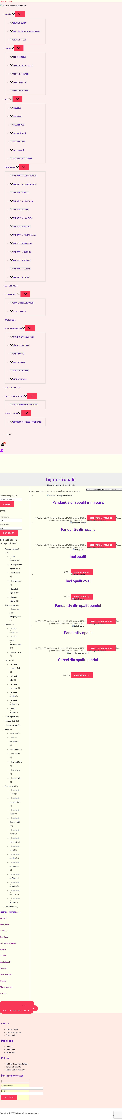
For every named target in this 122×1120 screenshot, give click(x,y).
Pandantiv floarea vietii (24, 184)
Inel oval (17, 116)
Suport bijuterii (20, 371)
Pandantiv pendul (21, 227)
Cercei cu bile (19, 57)
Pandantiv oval (20, 210)
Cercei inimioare (20, 74)
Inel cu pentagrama (22, 159)
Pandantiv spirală (21, 260)
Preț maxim (4, 524)
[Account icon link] (2, 451)
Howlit (3, 955)
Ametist (3, 918)
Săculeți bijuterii (21, 345)
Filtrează (9, 533)
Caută (7, 504)
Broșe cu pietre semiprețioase (27, 422)
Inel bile (17, 108)
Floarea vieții (11, 294)
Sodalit (3, 993)
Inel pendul (18, 125)
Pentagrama (19, 362)
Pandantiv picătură (22, 218)
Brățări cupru (20, 23)
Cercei (8, 48)
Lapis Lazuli (5, 962)
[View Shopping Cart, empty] (2, 444)
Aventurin (4, 924)
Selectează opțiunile (101, 518)
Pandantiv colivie (21, 269)
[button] (13, 14)
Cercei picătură (20, 91)
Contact (8, 434)
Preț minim (4, 517)
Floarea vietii (19, 311)
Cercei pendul (19, 82)
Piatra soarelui (6, 987)
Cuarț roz (4, 937)
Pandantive (10, 167)
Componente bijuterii (23, 337)
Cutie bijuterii (11, 286)
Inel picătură (19, 133)
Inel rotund (19, 142)
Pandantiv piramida (22, 243)
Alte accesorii (20, 379)
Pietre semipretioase (14, 396)
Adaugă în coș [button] (81, 572)
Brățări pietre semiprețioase (26, 31)
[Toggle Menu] (20, 14)
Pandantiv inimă (21, 193)
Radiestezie (10, 320)
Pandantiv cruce (21, 277)
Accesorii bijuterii (13, 328)
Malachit (4, 968)
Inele (7, 99)
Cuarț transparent (8, 943)
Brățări (8, 14)
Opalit (3, 981)
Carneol (3, 930)
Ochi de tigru (5, 974)
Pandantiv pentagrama (24, 235)
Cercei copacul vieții (23, 65)
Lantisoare (18, 354)
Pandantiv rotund (22, 252)
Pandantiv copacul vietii (25, 176)
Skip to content (6, 1)
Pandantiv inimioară (23, 201)
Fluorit (3, 949)
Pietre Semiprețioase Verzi (25, 405)
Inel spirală (18, 150)
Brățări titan (19, 40)
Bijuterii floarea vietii (23, 303)
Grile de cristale (12, 388)
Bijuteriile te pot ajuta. (9, 496)
